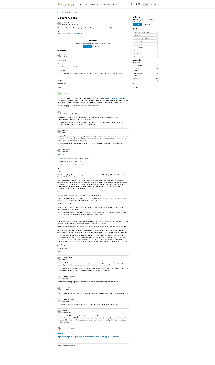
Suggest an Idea (138, 56)
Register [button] (97, 47)
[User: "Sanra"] (59, 112)
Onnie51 (64, 130)
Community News (145, 84)
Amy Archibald (65, 328)
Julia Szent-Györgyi (67, 257)
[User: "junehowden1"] (59, 23)
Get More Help (138, 41)
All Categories (137, 62)
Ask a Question (145, 65)
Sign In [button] (88, 47)
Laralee (64, 93)
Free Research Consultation (141, 38)
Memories (146, 78)
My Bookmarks (145, 44)
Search (146, 70)
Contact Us (137, 35)
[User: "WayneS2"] (59, 311)
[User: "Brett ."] (59, 55)
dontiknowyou (65, 276)
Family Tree (146, 68)
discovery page (78, 33)
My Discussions (138, 47)
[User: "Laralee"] (59, 94)
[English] (66, 4)
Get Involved (146, 76)
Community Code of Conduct (142, 32)
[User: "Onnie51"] (59, 131)
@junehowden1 (62, 60)
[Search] (136, 4)
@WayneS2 (61, 333)
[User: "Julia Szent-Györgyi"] (59, 258)
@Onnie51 (60, 155)
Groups (135, 87)
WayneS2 (64, 310)
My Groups (137, 53)
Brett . (63, 55)
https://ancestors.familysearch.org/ (111, 98)
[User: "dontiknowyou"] (59, 277)
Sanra (63, 112)
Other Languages (146, 81)
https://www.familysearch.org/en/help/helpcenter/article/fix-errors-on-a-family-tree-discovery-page (88, 337)
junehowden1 (65, 22)
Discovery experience (67, 33)
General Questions (146, 73)
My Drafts (145, 50)
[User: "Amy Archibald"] (59, 329)
